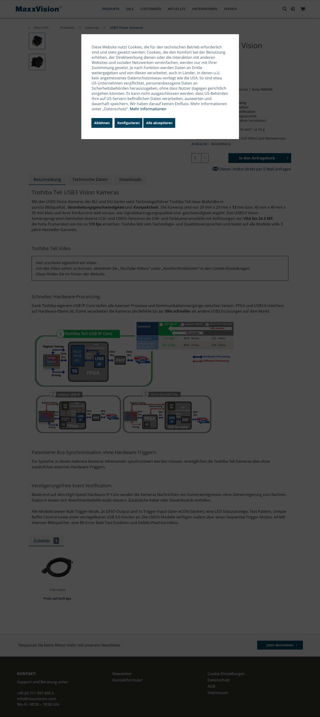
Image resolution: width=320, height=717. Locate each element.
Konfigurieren (128, 123)
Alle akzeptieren (159, 123)
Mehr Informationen (148, 108)
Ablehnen (102, 123)
